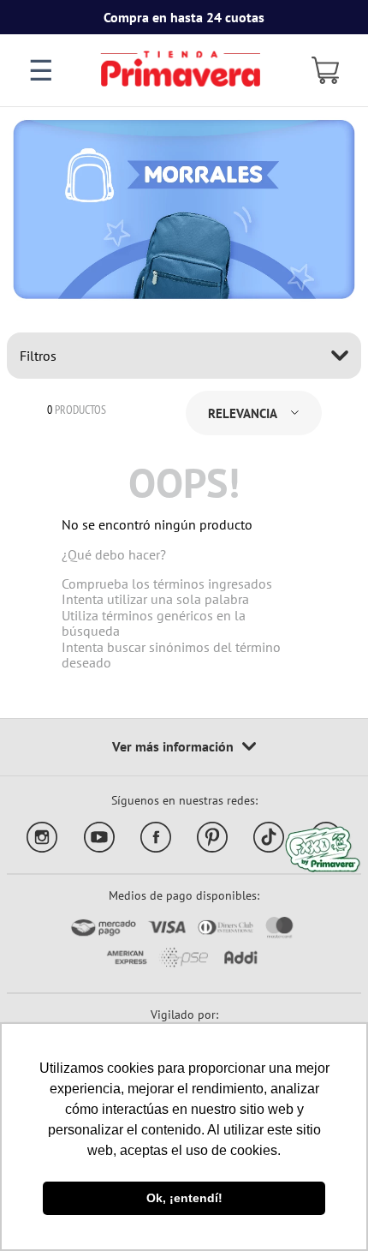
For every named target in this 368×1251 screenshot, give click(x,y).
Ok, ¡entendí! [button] (184, 1198)
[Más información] (184, 747)
